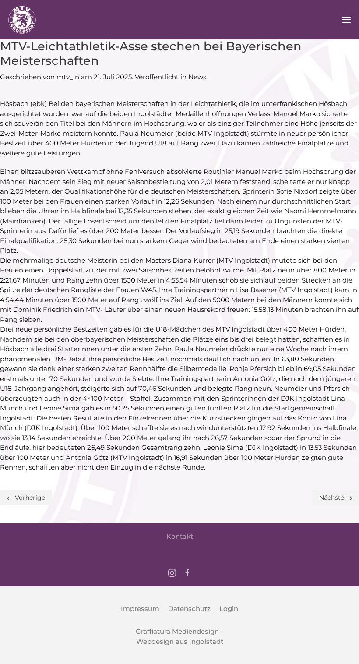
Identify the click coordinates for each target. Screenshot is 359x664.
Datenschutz (189, 608)
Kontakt (179, 536)
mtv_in (67, 77)
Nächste (332, 498)
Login (228, 608)
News (197, 77)
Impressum (140, 608)
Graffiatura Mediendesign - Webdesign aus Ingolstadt (179, 636)
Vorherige (29, 498)
